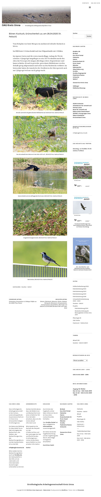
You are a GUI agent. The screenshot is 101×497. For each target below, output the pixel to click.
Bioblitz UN (76, 51)
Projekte (75, 306)
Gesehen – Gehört (78, 303)
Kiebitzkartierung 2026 (79, 296)
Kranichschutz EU (78, 61)
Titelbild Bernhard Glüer (83, 431)
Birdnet (75, 53)
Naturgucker (77, 67)
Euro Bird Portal (78, 55)
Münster (75, 65)
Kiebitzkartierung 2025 (79, 294)
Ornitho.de (18, 455)
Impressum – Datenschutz (80, 323)
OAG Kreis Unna (11, 25)
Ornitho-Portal (50, 422)
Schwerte (76, 77)
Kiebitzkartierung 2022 (79, 289)
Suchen (75, 33)
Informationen (47, 426)
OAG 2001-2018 (95, 3)
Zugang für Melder (79, 389)
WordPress (65, 490)
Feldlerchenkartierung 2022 (81, 286)
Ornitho (75, 71)
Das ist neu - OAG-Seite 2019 (82, 391)
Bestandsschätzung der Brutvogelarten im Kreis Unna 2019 (83, 312)
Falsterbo (76, 57)
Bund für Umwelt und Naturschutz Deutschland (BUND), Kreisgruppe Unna (82, 111)
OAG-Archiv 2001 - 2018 (80, 374)
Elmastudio (81, 490)
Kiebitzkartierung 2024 (81, 308)
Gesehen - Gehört (26, 287)
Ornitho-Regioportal (79, 73)
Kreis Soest (76, 63)
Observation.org (78, 69)
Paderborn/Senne (78, 75)
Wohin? (75, 79)
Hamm (75, 59)
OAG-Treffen (76, 320)
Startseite (85, 3)
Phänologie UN (77, 318)
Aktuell (75, 340)
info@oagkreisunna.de (16, 447)
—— (78, 428)
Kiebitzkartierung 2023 (79, 291)
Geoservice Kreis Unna (80, 82)
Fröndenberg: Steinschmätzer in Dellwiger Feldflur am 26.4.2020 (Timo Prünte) (22, 301)
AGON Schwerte (78, 103)
